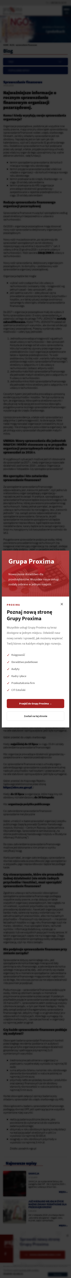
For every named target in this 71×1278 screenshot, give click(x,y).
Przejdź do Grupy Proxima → (35, 703)
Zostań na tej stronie (35, 716)
